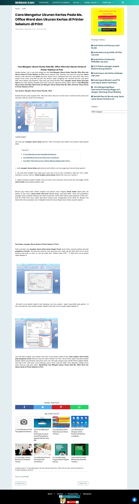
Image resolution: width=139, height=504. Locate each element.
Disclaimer (87, 494)
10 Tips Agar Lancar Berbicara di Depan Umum (22, 460)
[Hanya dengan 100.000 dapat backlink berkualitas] (107, 34)
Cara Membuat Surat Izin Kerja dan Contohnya (41, 158)
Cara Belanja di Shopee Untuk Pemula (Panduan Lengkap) (78, 433)
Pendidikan (44, 2)
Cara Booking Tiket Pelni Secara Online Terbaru (60, 432)
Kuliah (76, 2)
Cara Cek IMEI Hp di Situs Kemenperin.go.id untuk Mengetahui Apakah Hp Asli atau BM (41, 435)
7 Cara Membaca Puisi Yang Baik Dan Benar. (40, 154)
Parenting (106, 2)
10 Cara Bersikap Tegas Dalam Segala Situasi (61, 460)
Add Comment (41, 29)
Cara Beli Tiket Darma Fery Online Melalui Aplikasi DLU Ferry (46, 161)
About (50, 494)
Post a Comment (22, 477)
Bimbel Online (90, 2)
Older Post (83, 483)
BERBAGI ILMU (24, 3)
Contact (60, 494)
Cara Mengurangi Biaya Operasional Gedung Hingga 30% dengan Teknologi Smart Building (106, 89)
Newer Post (21, 483)
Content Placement (61, 2)
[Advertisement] (52, 48)
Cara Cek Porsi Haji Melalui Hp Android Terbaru (78, 460)
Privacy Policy (73, 494)
